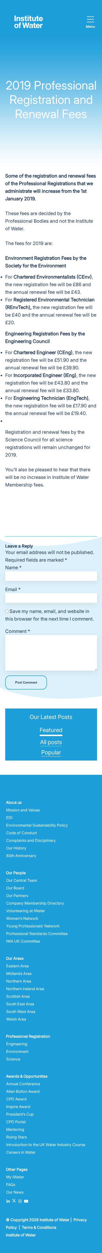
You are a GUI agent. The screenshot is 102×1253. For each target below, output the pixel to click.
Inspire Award (18, 1106)
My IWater (15, 1177)
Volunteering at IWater (25, 910)
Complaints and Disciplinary (31, 840)
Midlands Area (19, 973)
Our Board (15, 888)
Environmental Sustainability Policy (37, 825)
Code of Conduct (21, 832)
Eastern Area (17, 966)
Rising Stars (16, 1137)
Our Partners (17, 895)
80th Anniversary (21, 855)
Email (13, 589)
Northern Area (18, 981)
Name (13, 567)
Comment (17, 631)
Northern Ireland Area (25, 988)
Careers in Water (21, 1152)
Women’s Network (22, 918)
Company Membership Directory (35, 903)
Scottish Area (18, 996)
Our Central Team (21, 880)
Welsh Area (16, 1019)
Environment (17, 1051)
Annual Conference (23, 1083)
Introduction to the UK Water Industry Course (45, 1144)
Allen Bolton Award (23, 1091)
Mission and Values (23, 810)
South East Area (20, 1004)
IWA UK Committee (23, 941)
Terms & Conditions (39, 1227)
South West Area (20, 1011)
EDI (9, 817)
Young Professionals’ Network (33, 926)
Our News (14, 1192)
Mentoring (15, 1129)
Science (13, 1059)
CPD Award (16, 1099)
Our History (16, 848)
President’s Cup (20, 1114)
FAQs (10, 1184)
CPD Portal (16, 1121)
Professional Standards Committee (37, 933)
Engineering (16, 1043)
